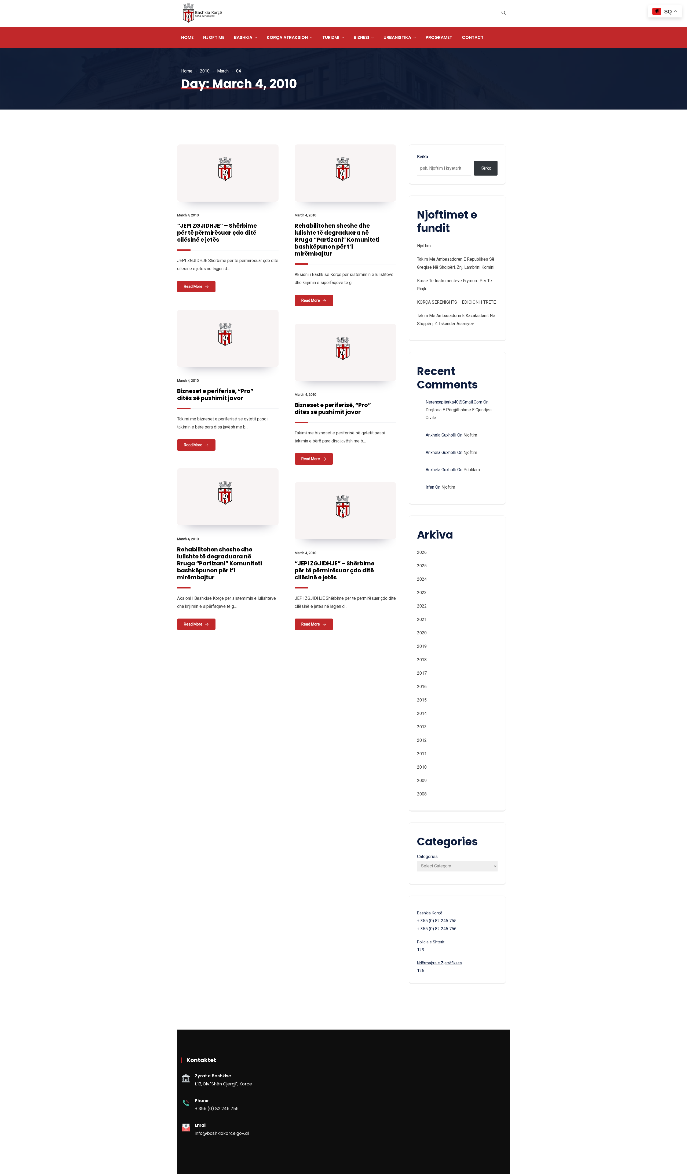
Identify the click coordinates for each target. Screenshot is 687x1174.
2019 (422, 646)
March (223, 71)
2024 (422, 579)
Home (187, 37)
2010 (205, 71)
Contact (473, 37)
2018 (422, 659)
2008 (422, 794)
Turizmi (330, 37)
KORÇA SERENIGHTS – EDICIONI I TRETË (456, 302)
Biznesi (361, 37)
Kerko (422, 156)
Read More (193, 286)
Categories (427, 856)
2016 (422, 686)
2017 (422, 673)
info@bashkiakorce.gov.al (222, 1133)
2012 (422, 740)
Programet (439, 37)
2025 (422, 565)
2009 (422, 780)
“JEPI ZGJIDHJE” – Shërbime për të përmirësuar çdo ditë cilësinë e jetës (217, 232)
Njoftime (213, 37)
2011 (422, 753)
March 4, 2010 (188, 215)
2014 (422, 713)
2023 (422, 592)
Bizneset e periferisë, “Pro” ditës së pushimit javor (215, 394)
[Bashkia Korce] (202, 13)
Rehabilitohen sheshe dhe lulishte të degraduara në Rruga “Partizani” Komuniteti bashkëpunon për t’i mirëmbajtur (337, 239)
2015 (422, 700)
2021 (422, 619)
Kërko (485, 168)
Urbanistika (397, 37)
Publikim (471, 469)
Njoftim (424, 245)
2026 (422, 552)
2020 (422, 632)
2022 (422, 606)
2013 (422, 726)
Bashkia (243, 37)
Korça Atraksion (287, 37)
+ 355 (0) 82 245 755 (217, 1109)
